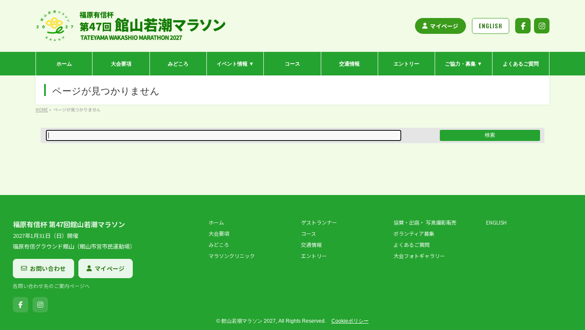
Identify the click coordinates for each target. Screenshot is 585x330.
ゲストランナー (319, 222)
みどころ (219, 244)
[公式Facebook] (523, 25)
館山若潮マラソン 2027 (248, 321)
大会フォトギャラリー (419, 255)
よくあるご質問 (412, 244)
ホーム (216, 222)
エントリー (314, 255)
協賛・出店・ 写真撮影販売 (425, 222)
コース (308, 233)
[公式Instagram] (541, 25)
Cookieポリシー (350, 321)
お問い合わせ (48, 268)
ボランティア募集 (414, 233)
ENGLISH (496, 222)
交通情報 (311, 244)
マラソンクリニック (232, 255)
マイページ (444, 26)
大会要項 (219, 233)
